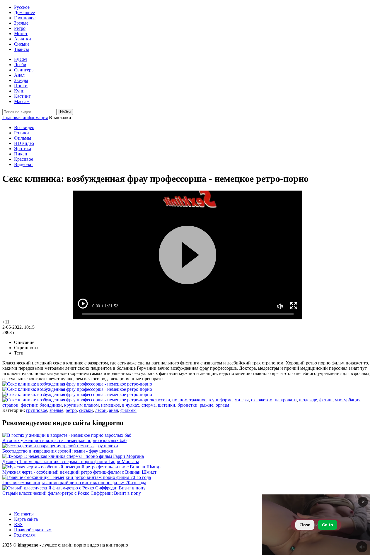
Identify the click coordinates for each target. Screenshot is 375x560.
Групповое (24, 17)
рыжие (206, 405)
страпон (10, 405)
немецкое (110, 405)
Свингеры (24, 69)
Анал (19, 75)
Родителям (24, 534)
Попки (21, 85)
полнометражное (189, 399)
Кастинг (22, 96)
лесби (101, 410)
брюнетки (187, 405)
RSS (18, 524)
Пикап (20, 153)
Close (304, 525)
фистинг (29, 405)
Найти (65, 112)
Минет (21, 33)
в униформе (220, 399)
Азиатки (22, 38)
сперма (149, 405)
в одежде (308, 399)
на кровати (286, 399)
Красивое (23, 159)
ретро (71, 410)
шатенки (166, 405)
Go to (327, 525)
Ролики (21, 132)
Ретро (19, 28)
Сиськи (21, 44)
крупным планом (81, 405)
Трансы (21, 49)
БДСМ (20, 59)
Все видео (24, 127)
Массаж (22, 101)
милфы (242, 399)
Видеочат (23, 164)
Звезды (21, 80)
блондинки (51, 405)
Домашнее (24, 12)
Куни (19, 90)
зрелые (56, 410)
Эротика (22, 148)
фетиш (326, 399)
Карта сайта (26, 519)
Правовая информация (25, 117)
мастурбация (347, 399)
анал (113, 410)
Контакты (24, 513)
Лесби (20, 64)
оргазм (222, 405)
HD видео (24, 143)
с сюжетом (261, 399)
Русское (22, 7)
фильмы (128, 410)
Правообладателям (33, 529)
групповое (36, 410)
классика (161, 399)
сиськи (86, 410)
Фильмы (22, 138)
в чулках (130, 405)
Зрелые (21, 22)
